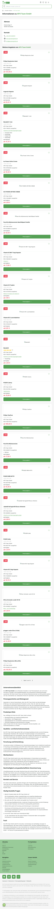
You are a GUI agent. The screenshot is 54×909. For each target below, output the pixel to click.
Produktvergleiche (5, 870)
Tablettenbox (6, 391)
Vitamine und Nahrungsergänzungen (12, 130)
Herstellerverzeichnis (6, 864)
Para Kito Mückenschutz (10, 443)
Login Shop (30, 845)
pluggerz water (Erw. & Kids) (11, 630)
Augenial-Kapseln (8, 91)
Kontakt (3, 853)
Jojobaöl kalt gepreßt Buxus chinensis (14, 506)
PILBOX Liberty (7, 382)
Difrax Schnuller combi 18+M (11, 600)
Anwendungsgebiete (6, 869)
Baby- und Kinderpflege (9, 608)
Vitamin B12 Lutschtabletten (11, 317)
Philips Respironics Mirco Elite (12, 661)
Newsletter (4, 850)
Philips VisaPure (8, 415)
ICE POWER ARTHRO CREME (11, 192)
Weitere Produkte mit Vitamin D (11, 293)
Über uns (4, 845)
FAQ (3, 852)
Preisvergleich (26, 75)
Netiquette (29, 881)
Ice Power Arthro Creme (10, 161)
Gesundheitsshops (5, 862)
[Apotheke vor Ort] (40, 2)
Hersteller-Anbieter (8, 10)
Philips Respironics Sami (10, 61)
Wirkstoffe (4, 867)
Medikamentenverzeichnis (7, 866)
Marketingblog (30, 848)
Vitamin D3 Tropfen (9, 285)
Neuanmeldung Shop (32, 847)
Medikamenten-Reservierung (7, 847)
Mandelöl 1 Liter (7, 122)
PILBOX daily (7, 539)
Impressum (4, 881)
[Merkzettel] (43, 2)
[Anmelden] (46, 2)
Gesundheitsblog (5, 848)
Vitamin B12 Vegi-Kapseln (10, 569)
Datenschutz (11, 881)
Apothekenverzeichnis (6, 861)
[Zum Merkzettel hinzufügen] (49, 52)
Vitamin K (5, 261)
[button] (48, 2)
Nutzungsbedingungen (20, 881)
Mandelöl (6, 348)
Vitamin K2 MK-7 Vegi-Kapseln (12, 252)
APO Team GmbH (7, 65)
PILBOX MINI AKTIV (8, 476)
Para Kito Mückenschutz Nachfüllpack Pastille (16, 222)
